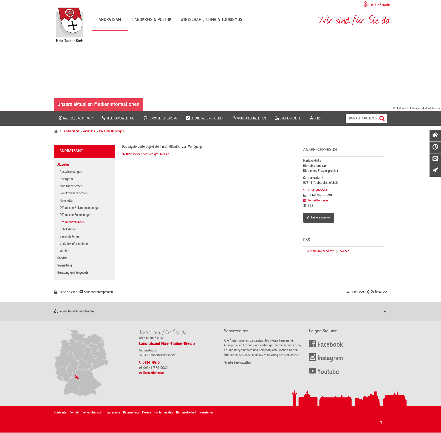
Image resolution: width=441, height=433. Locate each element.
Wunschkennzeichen (251, 118)
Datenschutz (131, 413)
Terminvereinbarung (162, 118)
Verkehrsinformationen (74, 244)
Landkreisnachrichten (74, 193)
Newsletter (67, 201)
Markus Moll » (312, 161)
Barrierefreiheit (186, 413)
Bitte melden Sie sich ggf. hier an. (148, 154)
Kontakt (74, 413)
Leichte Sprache (380, 5)
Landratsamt (109, 20)
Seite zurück (378, 292)
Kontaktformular (318, 201)
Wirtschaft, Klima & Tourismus (211, 20)
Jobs (317, 118)
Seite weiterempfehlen (98, 292)
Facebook (330, 345)
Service (62, 258)
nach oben (358, 292)
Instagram (66, 179)
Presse (146, 413)
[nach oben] (381, 422)
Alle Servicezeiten (239, 363)
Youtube (328, 372)
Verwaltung (64, 266)
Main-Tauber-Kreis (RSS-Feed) (330, 251)
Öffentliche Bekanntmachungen (80, 208)
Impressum (113, 413)
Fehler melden (163, 413)
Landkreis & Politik (151, 20)
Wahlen (64, 251)
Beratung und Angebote (72, 273)
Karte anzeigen (321, 218)
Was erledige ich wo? (77, 118)
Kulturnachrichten (71, 186)
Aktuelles (89, 131)
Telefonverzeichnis (120, 118)
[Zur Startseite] (72, 26)
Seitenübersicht (92, 413)
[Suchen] (382, 118)
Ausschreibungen (71, 172)
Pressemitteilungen (111, 131)
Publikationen (68, 230)
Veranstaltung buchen (206, 118)
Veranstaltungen (70, 237)
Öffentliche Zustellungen (75, 215)
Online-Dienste (290, 118)
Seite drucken (68, 292)
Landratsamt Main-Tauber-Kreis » (167, 344)
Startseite (60, 413)
